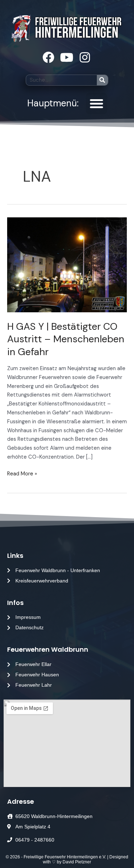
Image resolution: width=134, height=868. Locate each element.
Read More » (22, 473)
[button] (96, 103)
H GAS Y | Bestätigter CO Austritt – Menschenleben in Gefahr (65, 339)
